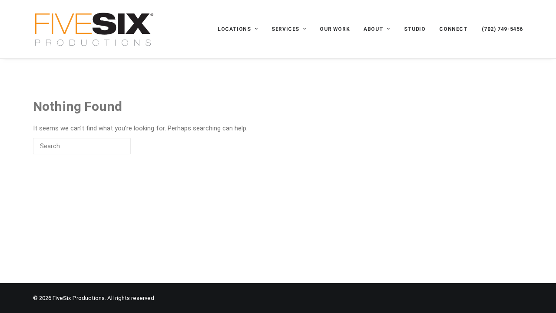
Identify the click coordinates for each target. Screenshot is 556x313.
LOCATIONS (234, 29)
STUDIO (415, 29)
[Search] (278, 146)
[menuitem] (241, 29)
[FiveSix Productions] (94, 29)
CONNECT (453, 29)
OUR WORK (335, 29)
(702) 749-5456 (502, 29)
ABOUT (373, 29)
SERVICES (285, 29)
